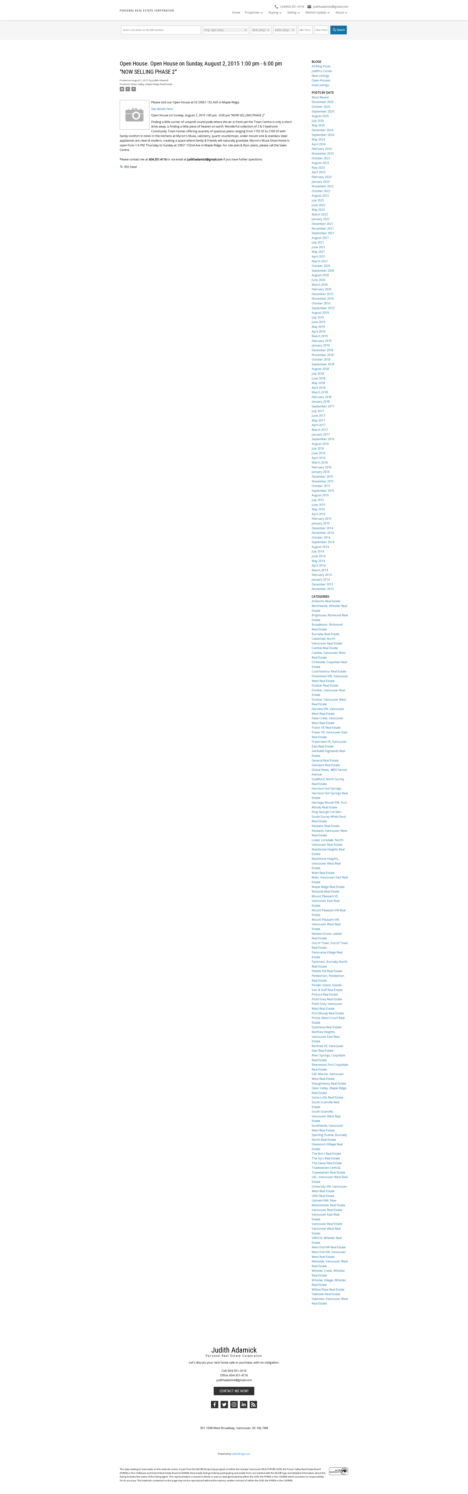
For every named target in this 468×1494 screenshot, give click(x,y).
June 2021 (318, 247)
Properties (252, 12)
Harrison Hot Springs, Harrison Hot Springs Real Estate (330, 793)
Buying (273, 12)
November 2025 (323, 102)
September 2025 (323, 111)
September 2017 (323, 406)
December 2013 (322, 584)
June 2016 (318, 453)
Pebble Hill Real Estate (327, 971)
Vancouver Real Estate (327, 1210)
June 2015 (318, 505)
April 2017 (318, 425)
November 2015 (323, 481)
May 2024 (318, 139)
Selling (292, 12)
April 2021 (318, 256)
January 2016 (321, 472)
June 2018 (318, 378)
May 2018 (318, 383)
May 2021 (318, 252)
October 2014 (321, 537)
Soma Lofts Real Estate (327, 1097)
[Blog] (253, 1404)
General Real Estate (325, 760)
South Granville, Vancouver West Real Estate (326, 1116)
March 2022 (320, 214)
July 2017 (318, 411)
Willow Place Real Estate (328, 1289)
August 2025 (320, 116)
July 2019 (318, 317)
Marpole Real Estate (325, 891)
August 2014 (320, 547)
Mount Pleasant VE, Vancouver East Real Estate (325, 901)
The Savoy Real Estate (327, 1163)
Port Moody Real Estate (328, 1013)
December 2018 (322, 350)
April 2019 (318, 331)
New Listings (320, 76)
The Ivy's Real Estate (326, 1158)
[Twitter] (224, 1404)
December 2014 (322, 528)
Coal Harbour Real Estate (329, 671)
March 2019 (320, 336)
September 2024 (323, 135)
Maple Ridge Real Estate (328, 887)
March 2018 (320, 392)
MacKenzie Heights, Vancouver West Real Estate (326, 863)
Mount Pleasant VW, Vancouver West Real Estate (326, 924)
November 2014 (323, 533)
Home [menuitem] (236, 12)
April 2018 (318, 388)
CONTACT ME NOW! (234, 1391)
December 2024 (322, 130)
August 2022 (320, 196)
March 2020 (320, 285)
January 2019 (321, 345)
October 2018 (321, 359)
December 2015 (322, 477)
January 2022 (321, 219)
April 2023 (318, 172)
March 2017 (320, 430)
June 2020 (318, 280)
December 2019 (322, 294)
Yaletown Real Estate (326, 1294)
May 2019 (318, 327)
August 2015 (320, 495)
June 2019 (318, 322)
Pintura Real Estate (325, 994)
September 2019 (323, 308)
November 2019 (323, 299)
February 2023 (321, 177)
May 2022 (318, 210)
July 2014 (318, 551)
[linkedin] (243, 1404)
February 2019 (321, 341)
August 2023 (320, 163)
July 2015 (318, 500)
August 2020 (320, 275)
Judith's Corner (322, 71)
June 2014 (318, 556)
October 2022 (321, 191)
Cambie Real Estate (325, 648)
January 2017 (321, 434)
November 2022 (323, 186)
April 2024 (318, 144)
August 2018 (320, 369)
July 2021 (318, 242)
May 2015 (318, 509)
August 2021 (320, 238)
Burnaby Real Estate (325, 634)
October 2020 (321, 266)
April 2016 (318, 458)
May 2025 (318, 125)
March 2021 (320, 261)
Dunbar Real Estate (325, 685)
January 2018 (321, 402)
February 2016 (321, 467)
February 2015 (321, 519)
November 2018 (323, 355)
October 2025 (321, 107)
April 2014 (318, 565)
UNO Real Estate (323, 1196)
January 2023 (321, 182)
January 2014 (321, 580)
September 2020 (323, 271)
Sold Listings (320, 85)
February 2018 (321, 397)
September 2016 (323, 439)
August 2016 (320, 444)
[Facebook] (214, 1404)
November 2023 (323, 153)
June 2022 (318, 205)
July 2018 (318, 374)
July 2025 (318, 121)
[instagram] (234, 1404)
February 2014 (321, 575)
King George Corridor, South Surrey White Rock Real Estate (329, 816)
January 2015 (321, 523)
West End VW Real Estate (329, 1247)
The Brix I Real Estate (326, 1154)
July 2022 (318, 200)
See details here (162, 109)
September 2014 (323, 542)
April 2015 (318, 514)
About (339, 12)
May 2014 (318, 561)
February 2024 (321, 149)
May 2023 (318, 168)
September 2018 (323, 364)
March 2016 (320, 462)
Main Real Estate (323, 873)
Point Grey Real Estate (327, 999)
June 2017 (318, 416)
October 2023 (321, 158)
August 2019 (320, 313)
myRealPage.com (241, 1453)
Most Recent (320, 97)
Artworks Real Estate (326, 601)
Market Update (315, 12)
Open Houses (321, 80)
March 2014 (320, 570)
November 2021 (323, 228)
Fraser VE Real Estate (326, 728)
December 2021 (322, 224)
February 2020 (321, 289)
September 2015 (323, 491)
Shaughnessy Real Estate (329, 1083)
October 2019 (321, 303)
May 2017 (318, 420)
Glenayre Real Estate (326, 765)
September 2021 (323, 233)
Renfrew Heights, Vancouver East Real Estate (325, 1036)
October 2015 (321, 486)
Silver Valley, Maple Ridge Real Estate (151, 84)
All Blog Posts (321, 66)
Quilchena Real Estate (326, 1027)
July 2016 (318, 448)
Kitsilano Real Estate (325, 826)
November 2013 (323, 589)
